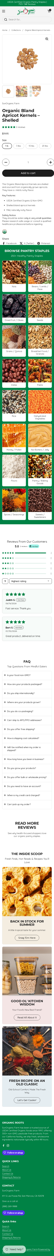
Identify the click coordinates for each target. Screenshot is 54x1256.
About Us (6, 1169)
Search (5, 1166)
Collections (16, 30)
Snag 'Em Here (27, 937)
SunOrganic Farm (29, 1249)
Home (4, 30)
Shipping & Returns (11, 1177)
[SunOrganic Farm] (26, 11)
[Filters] (5, 581)
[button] (9, 127)
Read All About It (27, 1017)
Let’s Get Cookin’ (27, 1100)
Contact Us (7, 1173)
